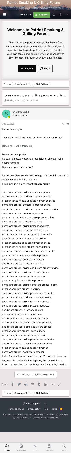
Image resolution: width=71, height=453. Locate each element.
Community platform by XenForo (30, 414)
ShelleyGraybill (14, 100)
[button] (4, 14)
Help (46, 409)
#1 (68, 123)
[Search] (67, 14)
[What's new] (60, 14)
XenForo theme (40, 417)
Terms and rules (16, 409)
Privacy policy (34, 409)
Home (54, 409)
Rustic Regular (33, 403)
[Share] (63, 124)
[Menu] (66, 5)
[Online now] (8, 117)
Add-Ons (64, 414)
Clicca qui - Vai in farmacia (17, 145)
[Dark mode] (53, 14)
